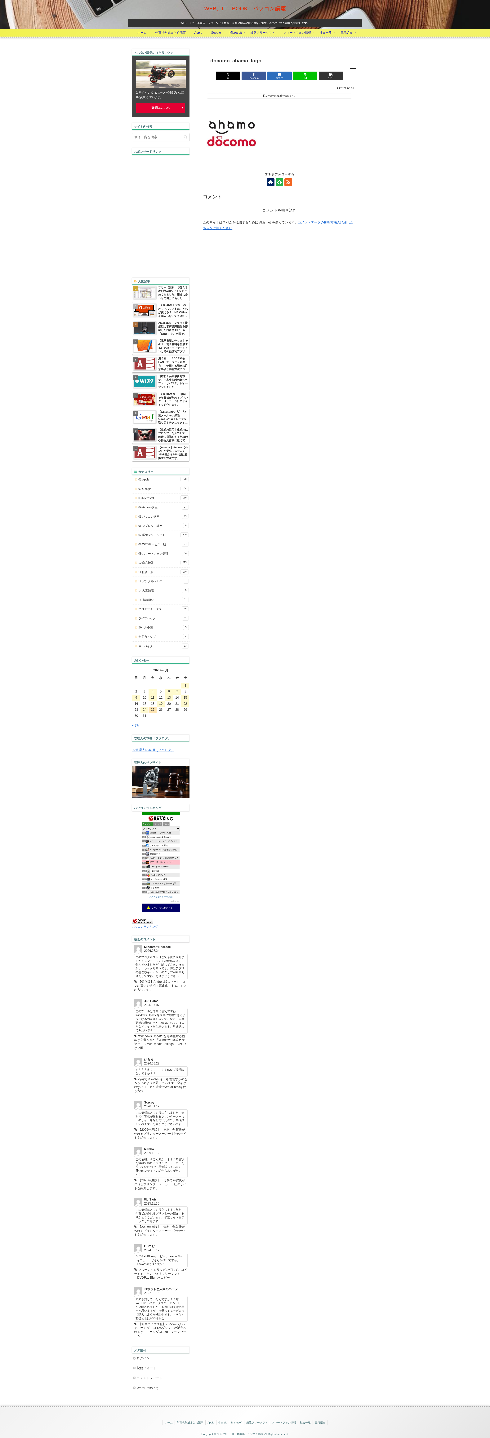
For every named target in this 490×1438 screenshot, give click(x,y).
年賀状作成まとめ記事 (190, 1422)
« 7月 (136, 725)
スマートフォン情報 (284, 1422)
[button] (331, 76)
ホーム (169, 1422)
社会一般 (305, 1422)
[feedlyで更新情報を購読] (279, 182)
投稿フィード (146, 1368)
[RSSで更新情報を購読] (288, 182)
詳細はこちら (161, 107)
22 (185, 704)
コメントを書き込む (279, 210)
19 (161, 704)
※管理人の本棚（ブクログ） (153, 750)
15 (185, 697)
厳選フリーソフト (257, 1422)
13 (169, 697)
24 (144, 709)
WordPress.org (147, 1388)
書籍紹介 (320, 1422)
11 (152, 697)
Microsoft (236, 1422)
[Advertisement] (160, 212)
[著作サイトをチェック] (270, 182)
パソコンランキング (145, 926)
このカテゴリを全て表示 (160, 897)
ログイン (143, 1358)
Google (222, 1422)
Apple (210, 1422)
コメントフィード (150, 1378)
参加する (175, 901)
